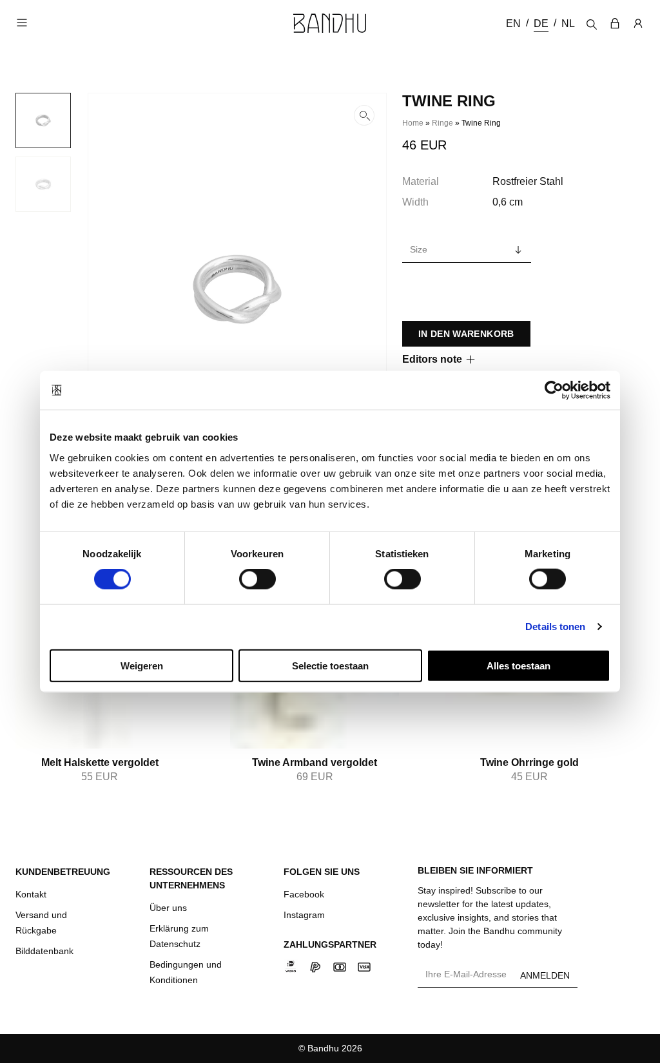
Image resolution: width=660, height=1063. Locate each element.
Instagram (304, 915)
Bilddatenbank (44, 951)
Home (412, 123)
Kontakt (30, 894)
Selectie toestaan (330, 665)
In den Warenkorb (466, 334)
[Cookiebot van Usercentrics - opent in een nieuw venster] (554, 390)
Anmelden (545, 975)
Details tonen (555, 626)
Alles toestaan (518, 665)
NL (568, 23)
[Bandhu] (330, 23)
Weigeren (142, 665)
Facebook (304, 894)
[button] (237, 289)
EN (513, 23)
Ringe (442, 123)
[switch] (257, 579)
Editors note (432, 359)
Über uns (168, 908)
